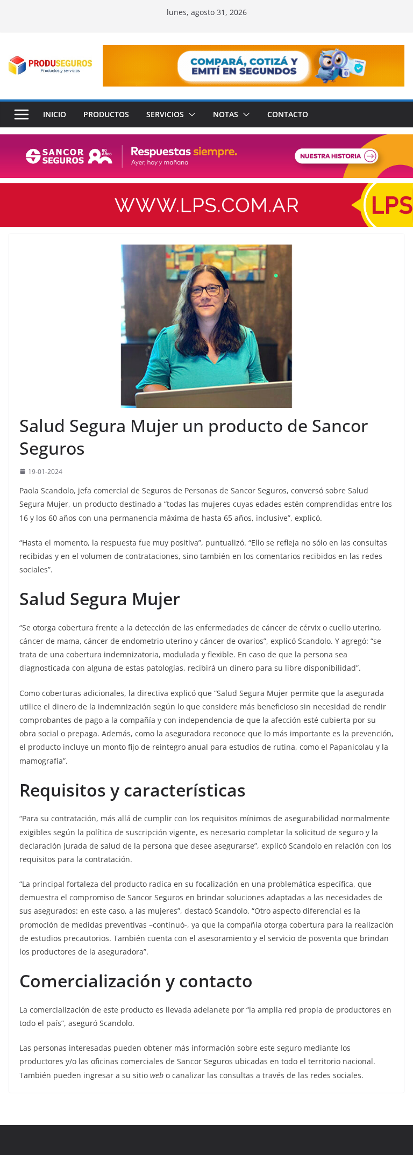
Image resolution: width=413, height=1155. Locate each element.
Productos (106, 114)
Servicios (165, 114)
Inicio (54, 114)
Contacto (287, 114)
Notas (225, 114)
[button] (190, 114)
